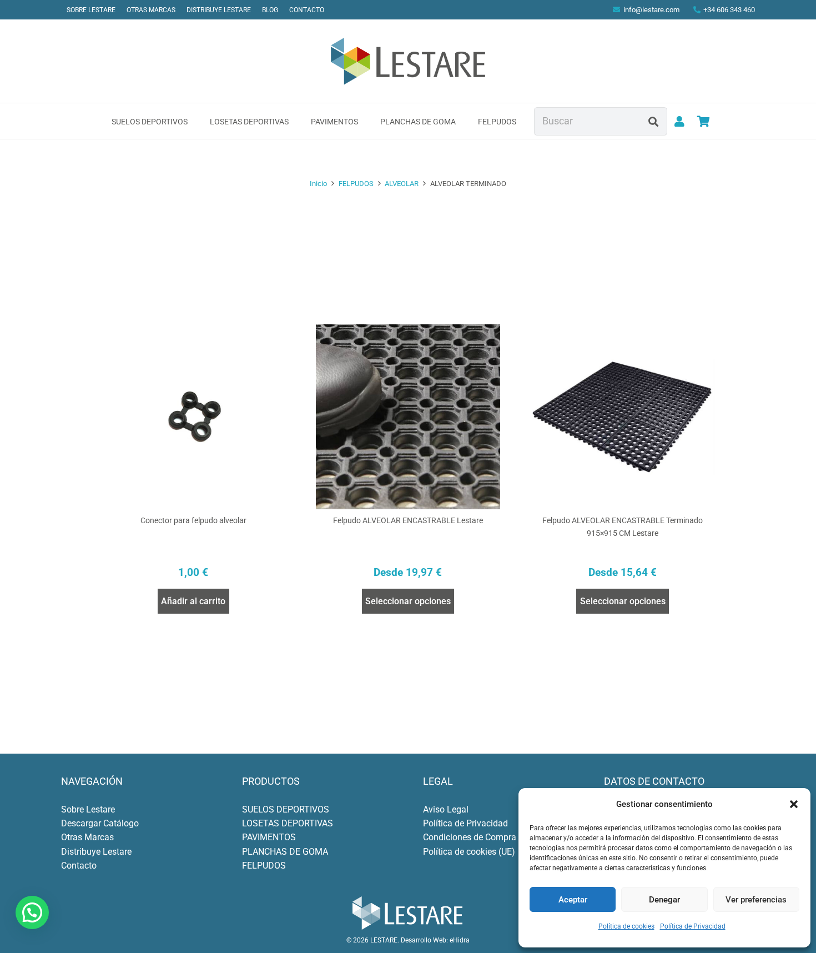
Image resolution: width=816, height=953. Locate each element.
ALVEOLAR (402, 183)
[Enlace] (679, 121)
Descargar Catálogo (100, 823)
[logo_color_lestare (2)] (408, 61)
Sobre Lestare (88, 809)
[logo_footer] (408, 913)
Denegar (664, 900)
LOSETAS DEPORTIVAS (287, 823)
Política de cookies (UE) (469, 851)
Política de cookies (626, 926)
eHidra (460, 940)
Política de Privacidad (693, 926)
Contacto (79, 865)
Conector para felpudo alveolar (193, 520)
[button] (793, 804)
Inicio (318, 183)
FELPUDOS (356, 183)
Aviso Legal (446, 809)
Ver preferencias (756, 900)
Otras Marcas (87, 837)
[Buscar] (653, 121)
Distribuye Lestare (96, 851)
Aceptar (572, 900)
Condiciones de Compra (469, 837)
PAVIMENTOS (269, 837)
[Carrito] (703, 122)
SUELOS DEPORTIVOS (285, 809)
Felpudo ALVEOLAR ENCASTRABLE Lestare (408, 520)
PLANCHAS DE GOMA (285, 851)
